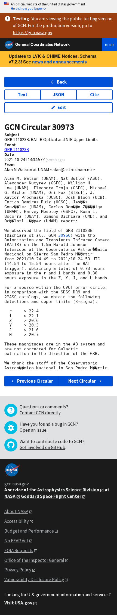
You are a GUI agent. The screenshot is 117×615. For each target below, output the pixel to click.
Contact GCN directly (40, 413)
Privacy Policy (17, 570)
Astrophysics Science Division (68, 490)
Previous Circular (35, 381)
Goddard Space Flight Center (51, 496)
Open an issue (33, 430)
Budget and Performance (29, 531)
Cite (94, 95)
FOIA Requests (18, 550)
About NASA (16, 511)
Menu (109, 44)
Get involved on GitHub (42, 447)
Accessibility (16, 521)
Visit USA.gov (18, 603)
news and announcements (59, 62)
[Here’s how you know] (58, 6)
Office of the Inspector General (34, 560)
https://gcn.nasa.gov (32, 33)
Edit (61, 107)
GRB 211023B (16, 149)
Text (22, 95)
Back (62, 82)
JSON (58, 95)
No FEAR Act (16, 541)
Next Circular (82, 381)
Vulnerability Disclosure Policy (34, 579)
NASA (10, 496)
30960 (64, 235)
